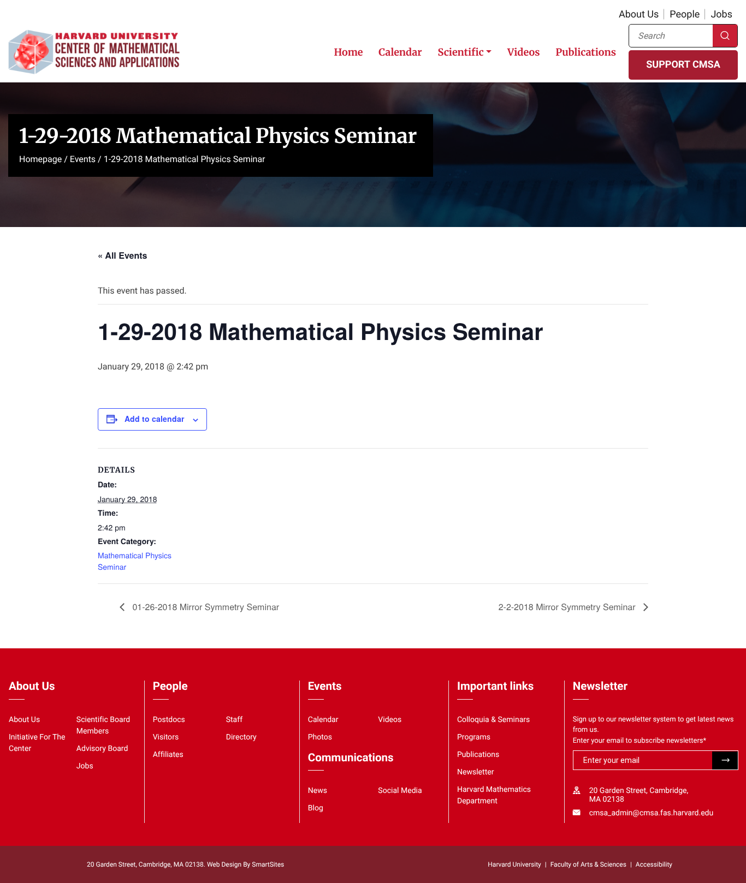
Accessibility (654, 864)
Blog (315, 808)
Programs (473, 737)
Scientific (460, 52)
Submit (725, 760)
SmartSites (268, 864)
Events (83, 159)
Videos (523, 52)
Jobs (721, 14)
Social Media (400, 790)
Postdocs (169, 719)
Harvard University (514, 864)
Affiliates (168, 754)
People (685, 14)
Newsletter (475, 772)
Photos (320, 737)
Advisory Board (102, 748)
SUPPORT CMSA (683, 64)
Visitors (166, 737)
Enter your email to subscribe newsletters (640, 741)
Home (348, 52)
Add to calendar (154, 418)
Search (725, 36)
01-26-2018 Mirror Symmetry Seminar (204, 606)
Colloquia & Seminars (493, 719)
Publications (585, 52)
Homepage (40, 159)
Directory (241, 737)
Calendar (400, 52)
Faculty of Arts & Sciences (588, 864)
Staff (234, 719)
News (317, 790)
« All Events (122, 255)
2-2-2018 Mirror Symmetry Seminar (568, 606)
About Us (639, 14)
